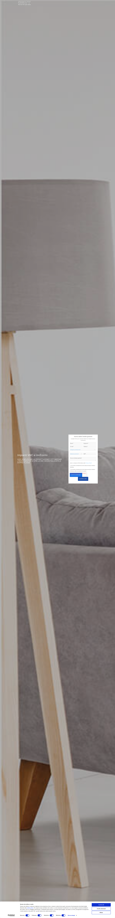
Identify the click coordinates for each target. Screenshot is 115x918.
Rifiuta (101, 912)
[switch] (39, 915)
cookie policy (30, 907)
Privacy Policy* (89, 463)
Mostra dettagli (71, 915)
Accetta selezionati (101, 908)
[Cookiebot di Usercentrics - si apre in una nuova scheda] (11, 915)
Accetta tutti (101, 904)
